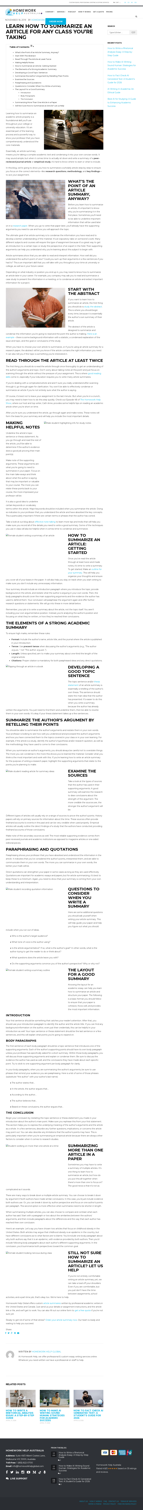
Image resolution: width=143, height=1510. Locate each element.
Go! (133, 32)
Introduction (26, 93)
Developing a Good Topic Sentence (31, 73)
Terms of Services (128, 1501)
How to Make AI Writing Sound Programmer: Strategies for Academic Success (52, 1415)
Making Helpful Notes (24, 62)
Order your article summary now (61, 1320)
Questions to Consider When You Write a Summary (38, 86)
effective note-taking (45, 522)
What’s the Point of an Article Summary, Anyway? (37, 52)
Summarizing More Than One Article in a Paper (36, 102)
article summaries (52, 1303)
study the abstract (93, 306)
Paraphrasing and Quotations (28, 83)
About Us (83, 1501)
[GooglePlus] (12, 1333)
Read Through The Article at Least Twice (33, 59)
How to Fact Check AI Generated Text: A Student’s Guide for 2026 (88, 1414)
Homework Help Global (46, 1351)
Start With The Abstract (25, 56)
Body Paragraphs (28, 96)
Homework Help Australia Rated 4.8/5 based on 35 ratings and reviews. (116, 1468)
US (125, 2)
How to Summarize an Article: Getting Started (35, 66)
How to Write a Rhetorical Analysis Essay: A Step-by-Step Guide (20, 1414)
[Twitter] (8, 1333)
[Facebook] (5, 1333)
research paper (20, 226)
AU (132, 2)
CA (128, 2)
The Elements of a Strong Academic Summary (36, 69)
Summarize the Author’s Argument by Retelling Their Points (41, 76)
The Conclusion (27, 99)
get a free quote (83, 1310)
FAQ (105, 1501)
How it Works (96, 1501)
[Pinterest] (15, 1333)
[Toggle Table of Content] (32, 46)
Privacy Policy (109, 1504)
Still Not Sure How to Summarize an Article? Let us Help (39, 106)
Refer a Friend (94, 1504)
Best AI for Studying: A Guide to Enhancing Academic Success (122, 102)
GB (135, 2)
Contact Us (114, 1501)
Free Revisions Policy (127, 1504)
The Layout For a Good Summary (30, 89)
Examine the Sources (24, 79)
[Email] (18, 1333)
